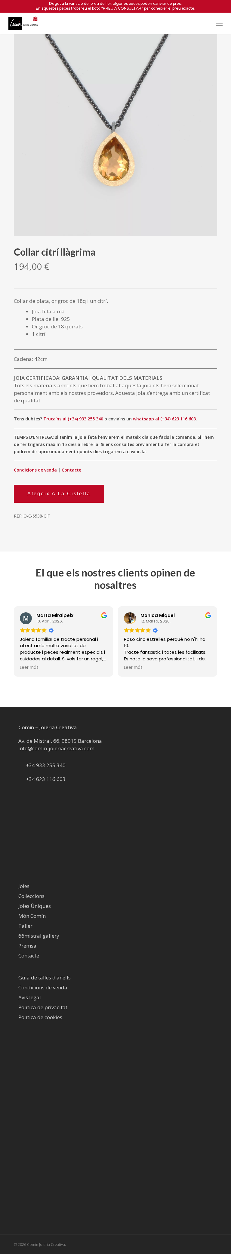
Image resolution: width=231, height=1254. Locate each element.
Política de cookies (40, 1017)
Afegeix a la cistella (59, 493)
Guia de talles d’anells (44, 977)
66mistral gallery (38, 935)
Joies (23, 886)
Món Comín (32, 915)
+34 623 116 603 (46, 779)
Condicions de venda (35, 470)
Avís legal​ (29, 997)
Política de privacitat (42, 1007)
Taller (25, 925)
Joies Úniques (34, 905)
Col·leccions (31, 896)
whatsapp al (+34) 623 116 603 (164, 419)
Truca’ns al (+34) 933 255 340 (73, 419)
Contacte (71, 470)
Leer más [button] (29, 667)
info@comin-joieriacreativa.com (56, 748)
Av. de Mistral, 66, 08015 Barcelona (60, 740)
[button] (219, 23)
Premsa (27, 945)
